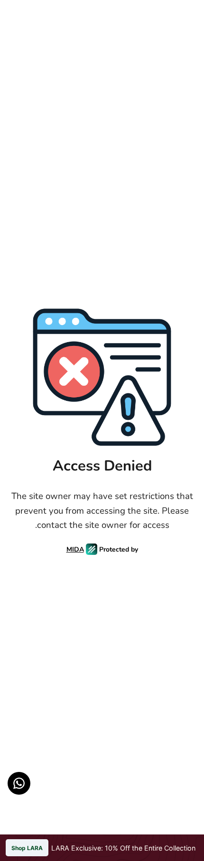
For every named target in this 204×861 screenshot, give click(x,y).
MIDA (75, 549)
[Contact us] (19, 783)
